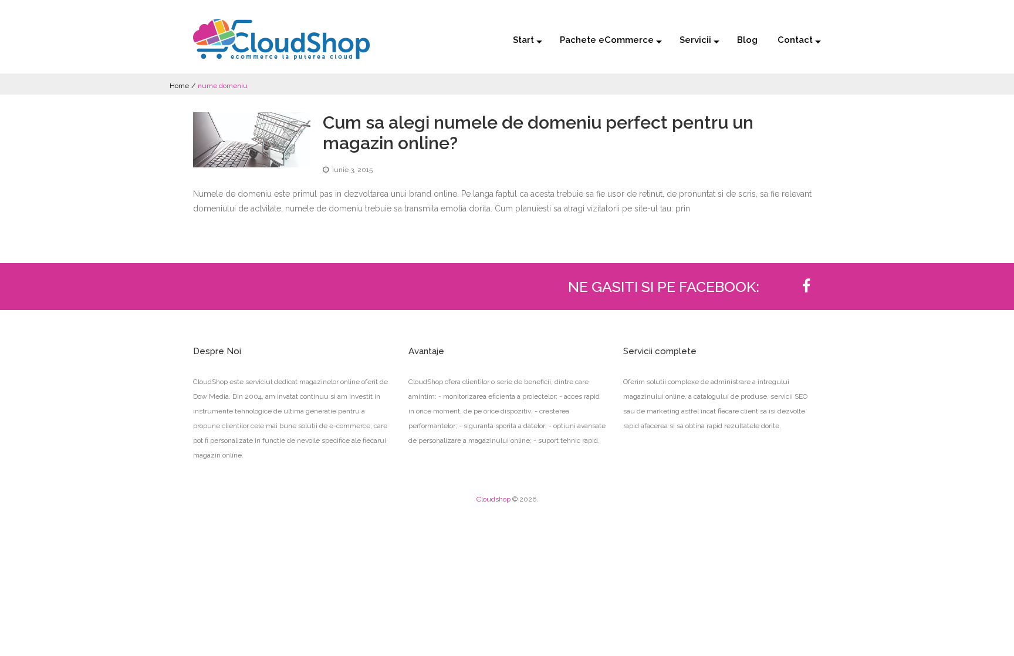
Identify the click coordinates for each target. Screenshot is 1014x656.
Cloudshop (493, 499)
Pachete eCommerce (607, 40)
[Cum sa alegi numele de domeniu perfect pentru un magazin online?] (251, 139)
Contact (795, 40)
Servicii (695, 40)
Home (179, 86)
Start (523, 40)
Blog (747, 40)
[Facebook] (806, 286)
